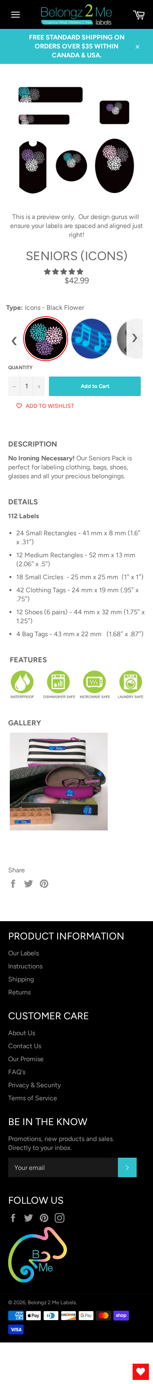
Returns (19, 992)
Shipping (21, 979)
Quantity (20, 367)
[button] (64, 272)
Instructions (25, 966)
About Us (21, 1033)
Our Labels (23, 953)
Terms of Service (32, 1098)
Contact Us (24, 1046)
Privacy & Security (34, 1085)
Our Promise (26, 1059)
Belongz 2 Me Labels (52, 1302)
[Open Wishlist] (141, 1372)
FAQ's (16, 1072)
